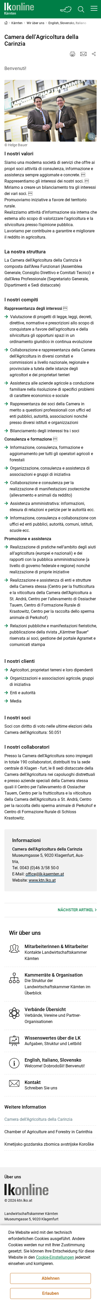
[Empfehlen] (83, 54)
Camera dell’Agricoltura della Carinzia (38, 1119)
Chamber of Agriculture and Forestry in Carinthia (48, 1131)
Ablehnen (51, 1278)
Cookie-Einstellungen (55, 1257)
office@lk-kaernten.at (45, 874)
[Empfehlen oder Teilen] (94, 54)
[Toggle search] (81, 9)
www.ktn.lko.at (42, 880)
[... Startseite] (19, 9)
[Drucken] (72, 54)
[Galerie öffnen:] (50, 111)
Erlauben (50, 1293)
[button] (94, 8)
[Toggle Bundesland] (66, 9)
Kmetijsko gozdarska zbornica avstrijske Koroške (49, 1144)
